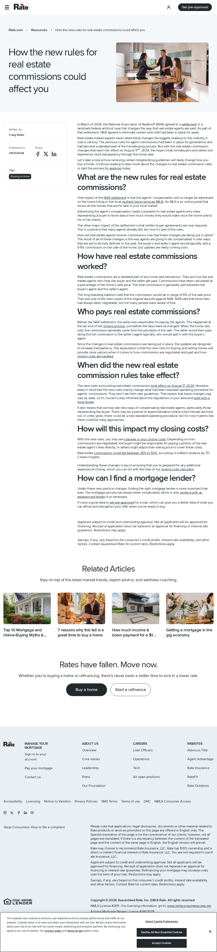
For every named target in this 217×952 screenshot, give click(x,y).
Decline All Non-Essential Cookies (161, 932)
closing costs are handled (95, 356)
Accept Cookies (161, 943)
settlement (189, 124)
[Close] (210, 931)
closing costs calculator (177, 469)
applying (115, 168)
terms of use (75, 931)
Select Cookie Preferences (161, 921)
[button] (7, 7)
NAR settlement (115, 198)
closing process (114, 326)
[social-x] (46, 154)
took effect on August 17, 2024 (172, 386)
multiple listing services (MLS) (142, 202)
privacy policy (53, 931)
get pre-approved (122, 502)
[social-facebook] (37, 154)
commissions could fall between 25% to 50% (125, 453)
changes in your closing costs (145, 439)
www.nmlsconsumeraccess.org (189, 906)
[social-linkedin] (54, 154)
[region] (108, 932)
